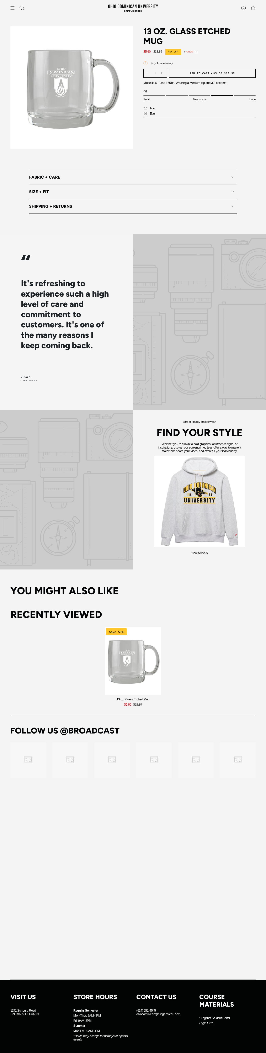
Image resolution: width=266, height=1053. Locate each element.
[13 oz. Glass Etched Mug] (133, 661)
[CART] (253, 8)
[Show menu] (12, 8)
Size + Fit (39, 191)
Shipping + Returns (50, 206)
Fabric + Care (44, 177)
